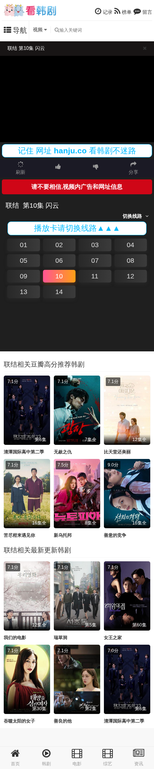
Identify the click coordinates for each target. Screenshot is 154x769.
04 (130, 245)
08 (130, 260)
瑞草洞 (60, 637)
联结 (12, 205)
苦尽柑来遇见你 (19, 535)
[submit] (57, 30)
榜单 (126, 12)
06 (59, 260)
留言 (146, 12)
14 (59, 292)
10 (59, 276)
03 (95, 245)
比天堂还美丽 (117, 451)
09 (23, 276)
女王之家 (113, 637)
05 (23, 260)
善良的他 (63, 721)
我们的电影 (15, 637)
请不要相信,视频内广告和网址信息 (77, 187)
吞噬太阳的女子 (19, 721)
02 (59, 245)
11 (94, 276)
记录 (107, 12)
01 (23, 245)
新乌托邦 (63, 535)
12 (130, 276)
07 (95, 260)
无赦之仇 (63, 451)
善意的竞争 (115, 535)
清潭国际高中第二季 (24, 451)
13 (23, 292)
